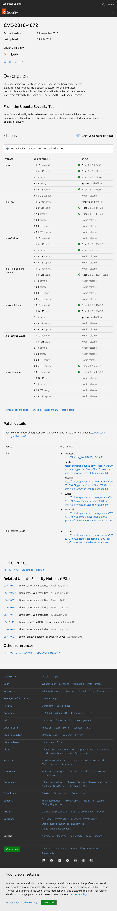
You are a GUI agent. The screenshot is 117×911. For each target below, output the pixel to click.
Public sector (76, 836)
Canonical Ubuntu (11, 3)
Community (77, 713)
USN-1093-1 (10, 636)
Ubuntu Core (11, 727)
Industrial (62, 836)
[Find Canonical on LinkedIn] (60, 861)
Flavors (79, 735)
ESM (66, 760)
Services (78, 727)
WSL (66, 793)
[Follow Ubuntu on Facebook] (52, 861)
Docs (89, 683)
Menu (111, 4)
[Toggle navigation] (112, 12)
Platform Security (51, 760)
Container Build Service (54, 786)
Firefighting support (53, 804)
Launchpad (27, 569)
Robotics (9, 713)
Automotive (48, 836)
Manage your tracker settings (22, 902)
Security (8, 760)
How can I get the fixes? (16, 409)
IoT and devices (75, 823)
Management (84, 720)
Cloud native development (56, 828)
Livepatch (77, 760)
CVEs (44, 764)
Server (57, 793)
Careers (73, 848)
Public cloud (81, 753)
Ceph (6, 683)
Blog (82, 848)
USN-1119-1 (10, 622)
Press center (48, 853)
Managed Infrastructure (84, 818)
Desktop (46, 793)
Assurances (68, 764)
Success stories (62, 727)
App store (47, 720)
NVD (16, 569)
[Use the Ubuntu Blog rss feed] (91, 861)
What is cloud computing (55, 749)
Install (45, 676)
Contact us (12, 849)
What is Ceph (49, 683)
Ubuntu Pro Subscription (55, 811)
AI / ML (8, 705)
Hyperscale (48, 742)
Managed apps (50, 698)
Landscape (10, 771)
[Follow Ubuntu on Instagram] (68, 861)
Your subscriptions (52, 800)
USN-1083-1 (10, 600)
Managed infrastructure (17, 698)
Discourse (98, 800)
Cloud (7, 749)
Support (55, 676)
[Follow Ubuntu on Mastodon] (44, 861)
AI (43, 818)
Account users (72, 800)
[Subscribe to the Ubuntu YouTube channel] (76, 861)
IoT (5, 720)
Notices (54, 764)
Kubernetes (10, 691)
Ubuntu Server (12, 742)
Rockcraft (75, 786)
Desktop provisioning (82, 811)
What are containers (53, 782)
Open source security (53, 823)
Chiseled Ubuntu (76, 782)
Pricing (86, 800)
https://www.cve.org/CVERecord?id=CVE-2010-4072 (32, 653)
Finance (98, 836)
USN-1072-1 (10, 592)
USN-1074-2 (10, 629)
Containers (10, 782)
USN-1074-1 (10, 607)
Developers (66, 735)
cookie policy (80, 894)
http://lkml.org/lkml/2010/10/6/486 (84, 457)
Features (46, 727)
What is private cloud (83, 749)
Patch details (67, 409)
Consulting (78, 683)
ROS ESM (47, 713)
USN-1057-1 (10, 585)
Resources (102, 691)
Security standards (95, 760)
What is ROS (61, 713)
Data (48, 818)
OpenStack (10, 676)
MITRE (7, 569)
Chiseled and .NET (97, 782)
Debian (40, 569)
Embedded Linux (64, 720)
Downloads (10, 793)
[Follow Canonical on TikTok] (84, 861)
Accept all (49, 902)
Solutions (9, 818)
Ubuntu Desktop (13, 735)
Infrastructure (61, 818)
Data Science (63, 705)
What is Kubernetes (52, 691)
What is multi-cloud (61, 753)
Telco (89, 836)
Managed (64, 683)
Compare (72, 771)
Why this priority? (13, 62)
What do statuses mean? (45, 409)
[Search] (103, 4)
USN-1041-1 (10, 614)
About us (46, 848)
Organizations (49, 735)
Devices (101, 811)
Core (74, 793)
